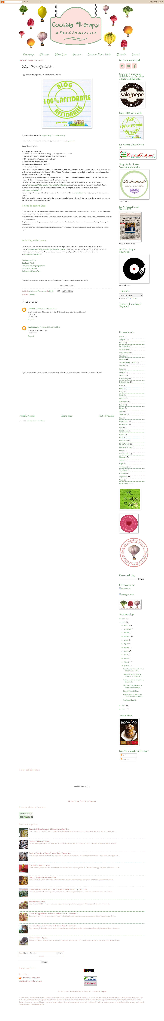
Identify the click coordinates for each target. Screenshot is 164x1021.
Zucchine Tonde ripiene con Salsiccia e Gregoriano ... (132, 686)
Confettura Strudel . (130, 700)
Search (60, 953)
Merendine (122, 414)
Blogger (103, 991)
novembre (127, 629)
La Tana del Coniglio (29, 268)
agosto (126, 640)
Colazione (122, 359)
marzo (126, 658)
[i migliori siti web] (26, 818)
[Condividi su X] (67, 291)
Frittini (121, 385)
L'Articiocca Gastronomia (37, 291)
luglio (126, 643)
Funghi (121, 392)
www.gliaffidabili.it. (70, 141)
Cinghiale (122, 356)
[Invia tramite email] (63, 291)
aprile (126, 654)
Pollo (121, 437)
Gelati (121, 395)
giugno (126, 647)
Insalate (121, 405)
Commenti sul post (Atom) (36, 421)
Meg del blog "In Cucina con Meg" (54, 135)
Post (123, 755)
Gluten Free (61, 54)
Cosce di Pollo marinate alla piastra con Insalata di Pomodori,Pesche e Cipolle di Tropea (58, 889)
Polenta (121, 434)
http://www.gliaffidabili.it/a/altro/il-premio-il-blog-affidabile (46, 185)
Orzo (121, 418)
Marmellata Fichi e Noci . (37, 901)
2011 (124, 709)
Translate (135, 298)
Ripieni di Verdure (125, 447)
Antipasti (122, 339)
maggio (126, 651)
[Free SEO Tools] (89, 972)
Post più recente (27, 415)
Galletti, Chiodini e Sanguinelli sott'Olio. (42, 877)
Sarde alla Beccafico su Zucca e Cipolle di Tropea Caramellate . (50, 853)
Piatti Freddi (123, 431)
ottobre (126, 632)
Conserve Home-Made (99, 54)
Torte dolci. (123, 467)
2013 (124, 622)
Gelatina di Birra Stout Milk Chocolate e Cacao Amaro (132, 695)
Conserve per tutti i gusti (127, 362)
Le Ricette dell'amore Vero (31, 271)
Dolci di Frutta (124, 382)
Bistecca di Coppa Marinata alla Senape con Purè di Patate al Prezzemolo (53, 913)
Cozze (121, 369)
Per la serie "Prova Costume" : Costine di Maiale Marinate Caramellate (52, 926)
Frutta (121, 388)
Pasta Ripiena (123, 424)
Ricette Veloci (124, 444)
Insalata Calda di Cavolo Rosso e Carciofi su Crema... (133, 670)
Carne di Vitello (124, 352)
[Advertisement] (67, 396)
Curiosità (32, 294)
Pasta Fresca (123, 421)
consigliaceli (79, 193)
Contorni (122, 365)
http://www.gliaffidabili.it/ (32, 190)
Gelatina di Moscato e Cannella (39, 865)
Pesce (121, 427)
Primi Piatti (123, 441)
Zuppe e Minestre (125, 483)
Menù (121, 411)
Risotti (121, 450)
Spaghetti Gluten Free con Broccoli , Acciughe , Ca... (132, 675)
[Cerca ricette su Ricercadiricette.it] (126, 594)
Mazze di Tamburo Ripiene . (38, 938)
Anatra (121, 336)
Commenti (126, 759)
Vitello (121, 480)
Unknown (31, 308)
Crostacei (122, 372)
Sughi (121, 463)
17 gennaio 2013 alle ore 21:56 (50, 327)
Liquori (121, 408)
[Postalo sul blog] (65, 291)
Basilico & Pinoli (28, 263)
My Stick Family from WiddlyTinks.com (82, 801)
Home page (28, 54)
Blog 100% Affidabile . (131, 691)
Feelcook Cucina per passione (33, 266)
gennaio (127, 665)
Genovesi (77, 54)
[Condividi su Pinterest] (72, 291)
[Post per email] (58, 291)
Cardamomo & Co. (29, 260)
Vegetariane (123, 476)
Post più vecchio (106, 415)
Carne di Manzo (124, 349)
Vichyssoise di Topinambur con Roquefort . (133, 681)
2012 (124, 705)
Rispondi (31, 320)
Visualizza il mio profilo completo (30, 981)
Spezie (121, 460)
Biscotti (121, 343)
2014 (124, 618)
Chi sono (44, 54)
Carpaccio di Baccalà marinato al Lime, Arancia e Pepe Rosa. (49, 829)
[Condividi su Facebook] (69, 291)
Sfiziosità (122, 457)
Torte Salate (123, 470)
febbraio (127, 662)
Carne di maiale (124, 346)
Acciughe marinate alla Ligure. (39, 841)
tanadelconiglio (33, 327)
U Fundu (121, 54)
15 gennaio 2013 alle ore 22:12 (46, 308)
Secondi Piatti (124, 454)
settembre (127, 636)
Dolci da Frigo (124, 379)
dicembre (127, 625)
